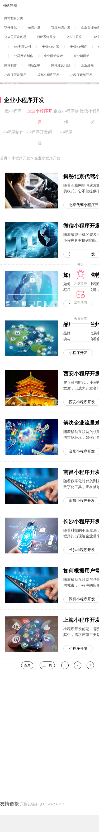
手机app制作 (78, 46)
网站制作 (10, 65)
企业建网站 (81, 56)
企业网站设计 (53, 56)
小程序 (66, 132)
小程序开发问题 (39, 137)
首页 (3, 158)
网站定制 (34, 65)
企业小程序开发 (39, 116)
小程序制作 (13, 132)
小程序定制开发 (81, 75)
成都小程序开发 (48, 75)
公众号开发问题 (15, 37)
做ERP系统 (74, 37)
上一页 (47, 665)
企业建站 (87, 65)
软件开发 (10, 27)
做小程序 (13, 111)
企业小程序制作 (66, 116)
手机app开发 (50, 46)
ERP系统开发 (46, 37)
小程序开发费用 (15, 75)
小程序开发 (21, 158)
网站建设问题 (60, 65)
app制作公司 (22, 46)
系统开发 (34, 27)
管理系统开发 (60, 27)
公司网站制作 (23, 56)
